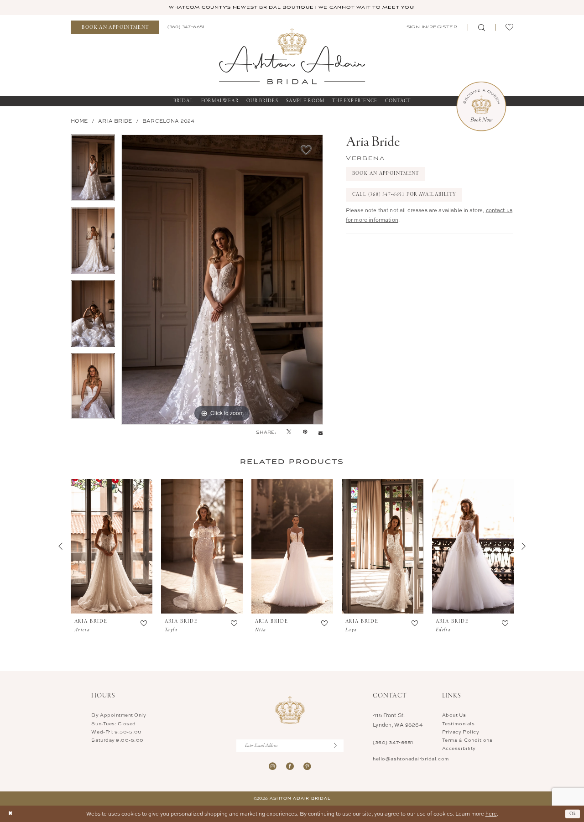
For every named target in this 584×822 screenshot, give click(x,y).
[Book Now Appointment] (481, 106)
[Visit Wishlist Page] (509, 27)
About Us (454, 715)
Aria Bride (115, 120)
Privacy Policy (460, 731)
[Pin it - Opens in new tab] (305, 432)
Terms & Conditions (467, 740)
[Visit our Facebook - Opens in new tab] (290, 766)
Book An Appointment (385, 173)
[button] (431, 27)
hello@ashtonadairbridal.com (410, 758)
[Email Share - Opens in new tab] (320, 432)
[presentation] (111, 546)
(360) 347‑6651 (393, 742)
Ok (573, 813)
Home (79, 120)
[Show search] (481, 27)
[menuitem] (115, 28)
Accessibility (459, 748)
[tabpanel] (93, 171)
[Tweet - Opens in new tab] (289, 432)
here (491, 813)
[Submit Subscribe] (339, 745)
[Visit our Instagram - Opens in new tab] (272, 766)
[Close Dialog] (10, 814)
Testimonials (458, 723)
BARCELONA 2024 (168, 120)
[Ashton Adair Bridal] (292, 56)
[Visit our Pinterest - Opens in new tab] (307, 766)
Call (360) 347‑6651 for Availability (404, 194)
